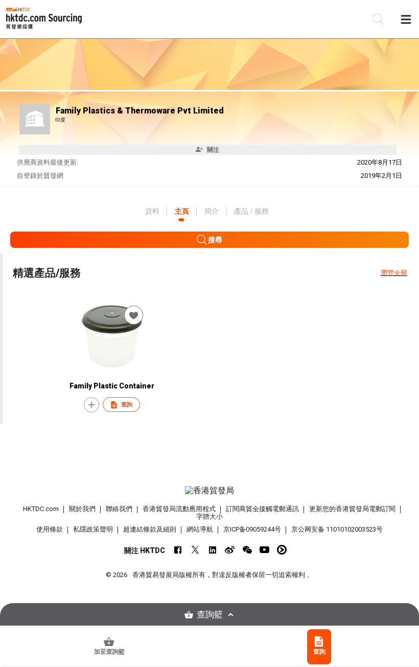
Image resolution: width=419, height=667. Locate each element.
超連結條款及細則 (149, 529)
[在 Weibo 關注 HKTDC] (230, 550)
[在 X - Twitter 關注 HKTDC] (195, 550)
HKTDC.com (41, 509)
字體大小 (209, 516)
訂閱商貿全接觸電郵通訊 (262, 509)
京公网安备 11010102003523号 (337, 529)
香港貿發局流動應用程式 (179, 509)
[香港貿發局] (210, 490)
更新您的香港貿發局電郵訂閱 (352, 509)
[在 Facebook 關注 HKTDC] (177, 550)
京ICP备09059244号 (252, 529)
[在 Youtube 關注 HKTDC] (264, 550)
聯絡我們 (119, 509)
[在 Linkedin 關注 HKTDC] (212, 550)
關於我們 (82, 509)
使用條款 (49, 529)
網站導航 (200, 529)
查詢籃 (210, 614)
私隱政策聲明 (93, 529)
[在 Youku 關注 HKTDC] (282, 550)
